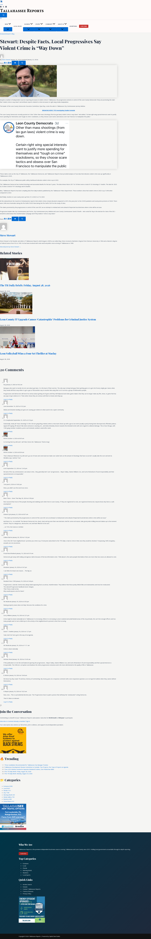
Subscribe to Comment (7, 721)
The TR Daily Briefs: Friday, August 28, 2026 (25, 285)
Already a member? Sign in (22, 721)
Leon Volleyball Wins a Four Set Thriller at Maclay (28, 353)
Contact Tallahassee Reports (31, 889)
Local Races (18, 26)
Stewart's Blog (10, 34)
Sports (37, 24)
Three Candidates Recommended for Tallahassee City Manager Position (26, 765)
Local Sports (26, 875)
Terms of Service (28, 891)
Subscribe (83, 26)
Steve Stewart (6, 59)
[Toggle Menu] (7, 29)
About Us (61, 24)
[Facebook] (1, 7)
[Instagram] (6, 7)
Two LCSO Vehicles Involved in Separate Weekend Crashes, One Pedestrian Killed (29, 769)
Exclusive (3, 34)
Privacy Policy (27, 894)
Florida (7, 790)
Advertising (73, 26)
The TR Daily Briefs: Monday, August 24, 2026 (18, 773)
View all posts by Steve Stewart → (10, 247)
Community (49, 24)
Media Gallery (8, 797)
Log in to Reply (7, 399)
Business (27, 24)
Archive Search (27, 884)
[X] (3, 7)
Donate (25, 887)
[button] (10, 24)
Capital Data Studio (54, 936)
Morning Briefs (9, 795)
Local (6, 788)
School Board (8, 801)
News (6, 24)
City (6, 793)
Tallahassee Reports (35, 936)
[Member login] (1, 18)
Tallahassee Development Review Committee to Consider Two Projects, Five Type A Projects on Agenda (36, 767)
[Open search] (3, 15)
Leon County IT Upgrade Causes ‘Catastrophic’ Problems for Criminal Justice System (48, 319)
